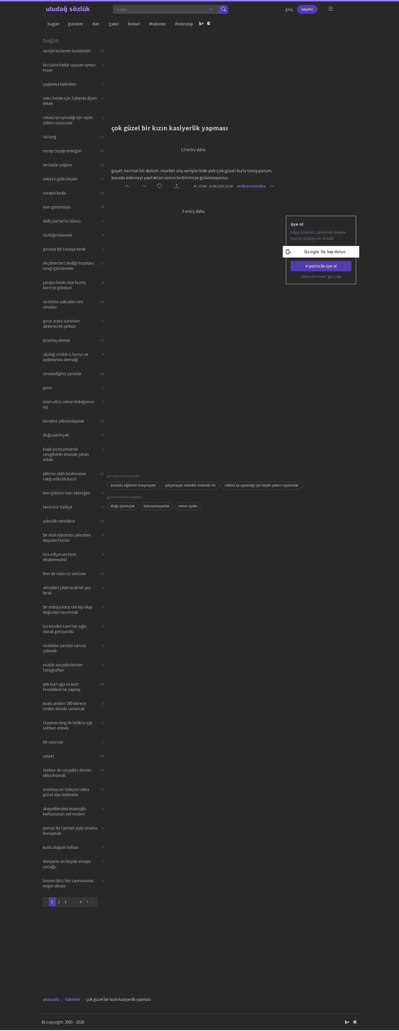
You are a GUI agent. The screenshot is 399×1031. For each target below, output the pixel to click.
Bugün (53, 24)
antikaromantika (251, 186)
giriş (289, 9)
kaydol (307, 9)
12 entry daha (193, 149)
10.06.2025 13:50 (221, 186)
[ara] (223, 9)
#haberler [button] (157, 24)
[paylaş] (176, 186)
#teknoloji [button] (184, 24)
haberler (72, 999)
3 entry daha (193, 211)
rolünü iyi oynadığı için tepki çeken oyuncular (262, 485)
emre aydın (187, 506)
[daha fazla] (331, 9)
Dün (95, 24)
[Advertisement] (231, 73)
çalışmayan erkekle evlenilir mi (190, 485)
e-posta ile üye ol (321, 266)
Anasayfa (51, 999)
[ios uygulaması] (208, 24)
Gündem (75, 24)
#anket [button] (134, 24)
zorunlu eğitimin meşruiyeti (133, 485)
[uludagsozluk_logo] (68, 9)
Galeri (114, 24)
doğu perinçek (122, 506)
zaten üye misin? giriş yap (321, 276)
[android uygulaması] (201, 24)
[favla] (159, 186)
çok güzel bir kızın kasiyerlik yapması (169, 127)
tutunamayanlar (156, 506)
